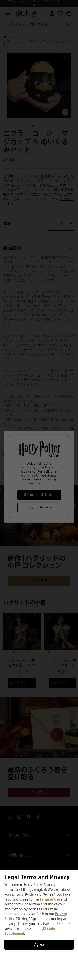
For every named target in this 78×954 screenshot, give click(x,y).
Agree (39, 944)
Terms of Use (50, 899)
